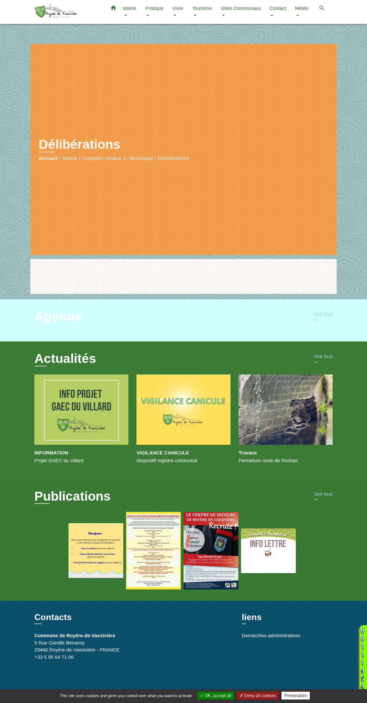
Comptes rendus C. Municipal (117, 158)
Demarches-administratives (271, 635)
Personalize (295, 695)
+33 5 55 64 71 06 (54, 657)
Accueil (48, 158)
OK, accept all (217, 695)
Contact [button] (277, 8)
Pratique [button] (154, 8)
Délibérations (173, 158)
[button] (113, 8)
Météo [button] (301, 8)
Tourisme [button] (202, 8)
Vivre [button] (177, 8)
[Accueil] (68, 12)
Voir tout (323, 314)
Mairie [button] (129, 8)
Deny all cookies (259, 695)
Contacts (53, 617)
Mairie (70, 158)
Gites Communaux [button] (241, 8)
